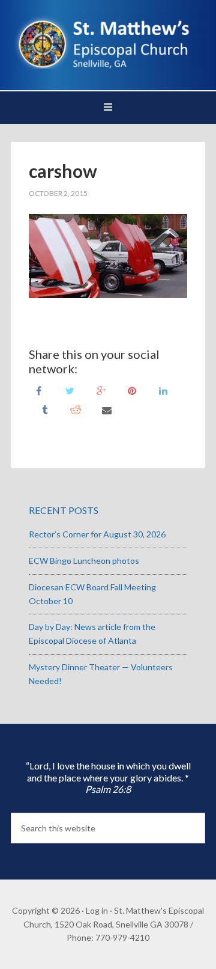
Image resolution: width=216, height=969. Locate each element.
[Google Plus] (100, 390)
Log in (97, 910)
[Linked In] (163, 390)
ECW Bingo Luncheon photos (84, 560)
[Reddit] (75, 409)
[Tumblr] (44, 409)
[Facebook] (38, 390)
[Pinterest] (132, 390)
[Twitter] (69, 390)
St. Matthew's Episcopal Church (108, 42)
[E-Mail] (106, 409)
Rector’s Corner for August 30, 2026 (97, 534)
